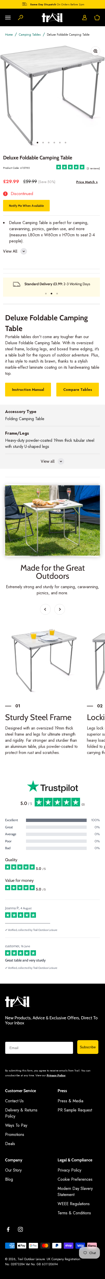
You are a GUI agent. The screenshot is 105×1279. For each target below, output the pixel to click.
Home (9, 34)
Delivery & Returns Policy (21, 1113)
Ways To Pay (16, 1125)
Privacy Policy (56, 1075)
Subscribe (88, 1047)
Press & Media (70, 1101)
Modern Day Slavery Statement (75, 1192)
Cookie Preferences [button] (75, 1179)
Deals (10, 1144)
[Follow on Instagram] (20, 1229)
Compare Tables (77, 389)
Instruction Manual (28, 389)
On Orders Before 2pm (57, 3)
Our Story (13, 1170)
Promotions (14, 1134)
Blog (9, 1179)
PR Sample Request (75, 1110)
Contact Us (14, 1101)
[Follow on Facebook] (8, 1229)
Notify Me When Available (26, 206)
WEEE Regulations (74, 1204)
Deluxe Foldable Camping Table (68, 34)
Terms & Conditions (74, 1213)
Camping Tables (30, 34)
